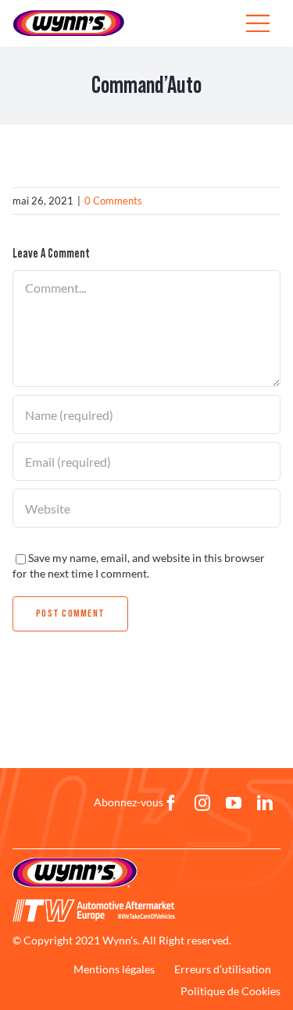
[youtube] (233, 803)
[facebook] (171, 803)
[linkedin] (265, 803)
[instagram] (202, 803)
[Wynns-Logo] (69, 14)
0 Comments (113, 200)
